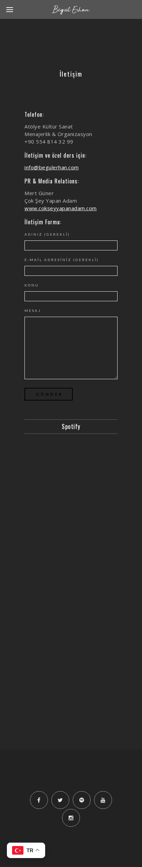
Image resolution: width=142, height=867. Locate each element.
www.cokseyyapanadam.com (60, 208)
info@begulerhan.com (51, 167)
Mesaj (32, 310)
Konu (31, 285)
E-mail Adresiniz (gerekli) (61, 260)
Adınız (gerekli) (47, 234)
